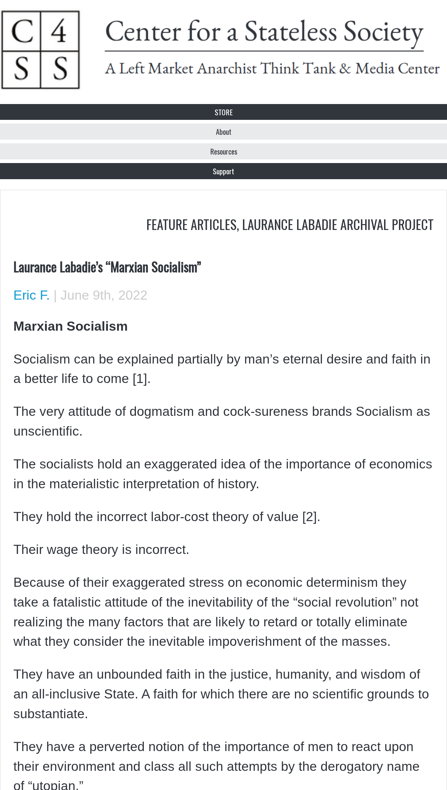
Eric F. (31, 295)
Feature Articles (191, 224)
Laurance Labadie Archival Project (338, 224)
